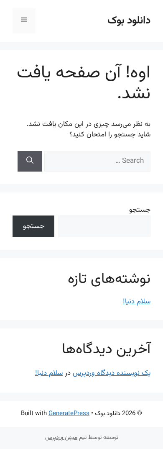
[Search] (30, 161)
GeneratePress (68, 413)
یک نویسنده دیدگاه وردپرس (111, 373)
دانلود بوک (128, 21)
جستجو (139, 210)
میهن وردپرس (61, 437)
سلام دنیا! (136, 301)
